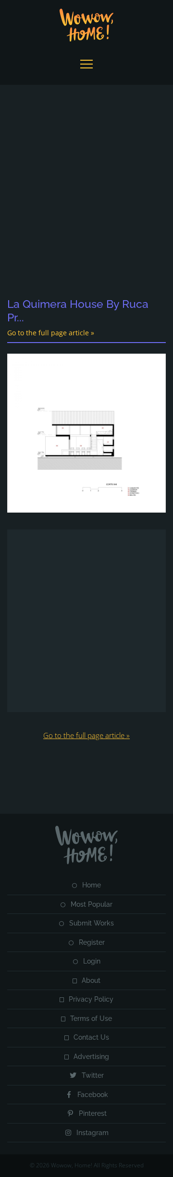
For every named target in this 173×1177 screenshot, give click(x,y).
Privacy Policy (91, 999)
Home (91, 885)
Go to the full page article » (50, 332)
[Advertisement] (86, 191)
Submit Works (91, 923)
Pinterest (93, 1113)
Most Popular (91, 904)
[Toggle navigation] (86, 64)
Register (92, 942)
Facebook (92, 1094)
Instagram (92, 1133)
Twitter (93, 1075)
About (91, 980)
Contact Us (91, 1037)
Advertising (91, 1056)
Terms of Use (91, 1018)
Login (91, 961)
